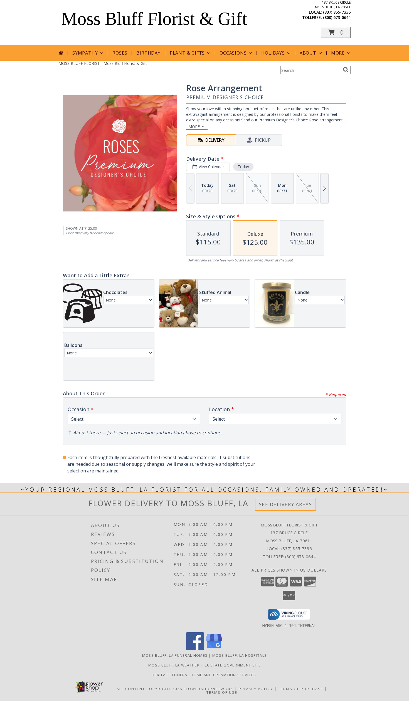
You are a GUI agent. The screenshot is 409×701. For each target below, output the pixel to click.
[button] (336, 32)
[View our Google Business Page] (214, 648)
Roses (119, 53)
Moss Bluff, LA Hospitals (239, 655)
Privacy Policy (256, 688)
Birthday (148, 53)
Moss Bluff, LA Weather (174, 665)
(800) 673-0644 (337, 17)
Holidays (273, 53)
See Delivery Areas (285, 504)
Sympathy (85, 53)
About (308, 53)
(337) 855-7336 (337, 12)
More (338, 53)
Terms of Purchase (300, 688)
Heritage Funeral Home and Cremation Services (204, 674)
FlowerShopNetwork (208, 688)
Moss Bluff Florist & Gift (154, 19)
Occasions (233, 53)
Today (243, 166)
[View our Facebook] (195, 648)
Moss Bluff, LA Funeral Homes (175, 655)
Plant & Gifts (187, 53)
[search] (345, 70)
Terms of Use (221, 692)
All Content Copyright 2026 (149, 688)
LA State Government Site (232, 665)
